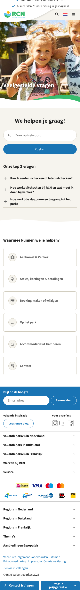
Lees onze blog (18, 423)
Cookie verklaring (54, 561)
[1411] (70, 423)
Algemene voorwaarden (33, 557)
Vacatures (9, 557)
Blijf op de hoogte (15, 392)
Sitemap (54, 557)
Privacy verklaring (14, 561)
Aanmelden (64, 400)
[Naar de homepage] (14, 14)
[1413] (55, 423)
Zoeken (40, 149)
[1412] (62, 423)
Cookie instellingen (15, 568)
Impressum (35, 561)
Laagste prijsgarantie (58, 585)
